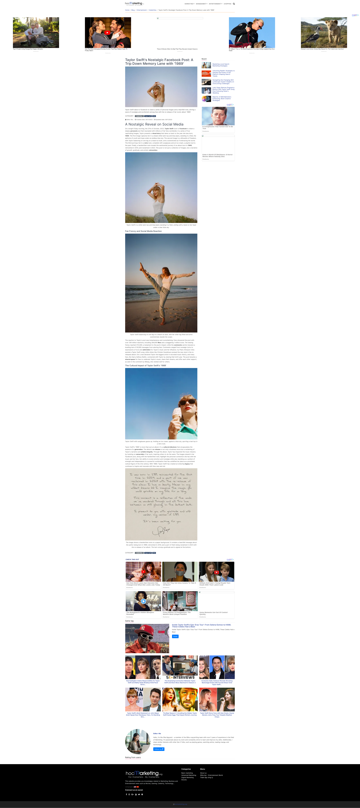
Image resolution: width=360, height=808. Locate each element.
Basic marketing (187, 773)
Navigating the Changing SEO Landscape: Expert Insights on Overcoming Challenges (223, 81)
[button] (135, 787)
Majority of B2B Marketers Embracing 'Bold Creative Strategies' (222, 98)
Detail (175, 636)
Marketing (189, 4)
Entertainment (215, 4)
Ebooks (184, 780)
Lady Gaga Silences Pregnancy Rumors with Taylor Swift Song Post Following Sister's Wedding (223, 90)
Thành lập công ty (206, 777)
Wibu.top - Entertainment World (211, 775)
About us (203, 773)
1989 (154, 116)
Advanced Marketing (188, 775)
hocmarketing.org (180, 804)
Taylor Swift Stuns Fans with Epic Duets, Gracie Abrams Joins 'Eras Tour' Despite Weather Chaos (217, 715)
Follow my (158, 749)
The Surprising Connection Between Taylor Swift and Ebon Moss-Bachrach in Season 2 (180, 682)
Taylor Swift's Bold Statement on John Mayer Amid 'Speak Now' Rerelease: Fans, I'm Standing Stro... (143, 715)
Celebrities (152, 10)
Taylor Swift (148, 116)
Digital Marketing (187, 777)
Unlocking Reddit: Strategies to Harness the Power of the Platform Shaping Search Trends (224, 73)
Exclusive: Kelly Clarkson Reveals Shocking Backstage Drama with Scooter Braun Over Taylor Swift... (217, 682)
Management (201, 4)
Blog (133, 10)
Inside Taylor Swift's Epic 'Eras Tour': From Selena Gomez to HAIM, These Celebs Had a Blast (201, 626)
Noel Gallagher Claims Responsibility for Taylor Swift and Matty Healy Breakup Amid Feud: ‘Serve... (143, 682)
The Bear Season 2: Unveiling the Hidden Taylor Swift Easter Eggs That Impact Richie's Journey (180, 714)
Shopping (227, 4)
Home (127, 10)
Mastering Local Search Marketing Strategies (221, 65)
